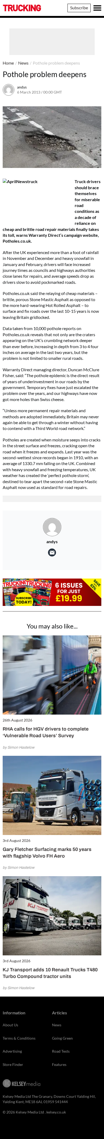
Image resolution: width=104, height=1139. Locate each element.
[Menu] (97, 8)
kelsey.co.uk (56, 1112)
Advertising (12, 1051)
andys (22, 87)
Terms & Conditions (19, 1038)
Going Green (62, 1038)
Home (8, 62)
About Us (10, 1025)
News (23, 62)
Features (59, 1064)
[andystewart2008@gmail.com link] (52, 552)
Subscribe (79, 7)
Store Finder (13, 1064)
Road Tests (61, 1051)
